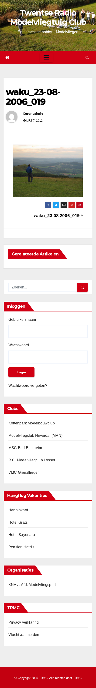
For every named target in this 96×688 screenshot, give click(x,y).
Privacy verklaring (23, 622)
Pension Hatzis (21, 547)
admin (38, 114)
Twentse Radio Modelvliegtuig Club (48, 17)
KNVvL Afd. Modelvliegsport (32, 585)
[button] (87, 57)
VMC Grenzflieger (23, 472)
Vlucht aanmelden (23, 635)
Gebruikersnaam (22, 319)
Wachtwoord (18, 345)
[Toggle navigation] (46, 57)
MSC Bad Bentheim (25, 448)
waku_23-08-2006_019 (33, 96)
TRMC (77, 678)
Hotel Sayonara (21, 535)
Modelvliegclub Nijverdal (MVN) (35, 435)
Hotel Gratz (17, 522)
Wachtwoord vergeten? (27, 385)
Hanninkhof (18, 510)
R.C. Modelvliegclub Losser (31, 460)
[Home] (7, 57)
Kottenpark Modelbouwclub (31, 423)
